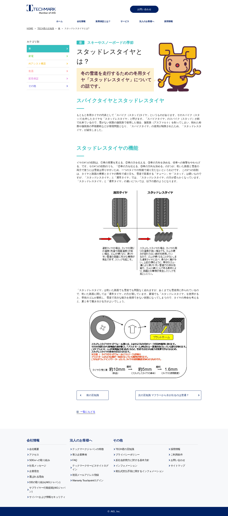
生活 (30, 71)
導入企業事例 (79, 454)
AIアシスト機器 (37, 63)
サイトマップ (178, 465)
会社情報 (81, 21)
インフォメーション (126, 465)
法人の (146, 21)
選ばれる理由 (36, 476)
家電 (30, 56)
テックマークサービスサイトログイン (90, 467)
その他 (32, 86)
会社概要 (34, 449)
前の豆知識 (92, 395)
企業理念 (34, 471)
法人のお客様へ (81, 440)
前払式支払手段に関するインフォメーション (140, 471)
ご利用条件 (177, 454)
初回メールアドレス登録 (85, 474)
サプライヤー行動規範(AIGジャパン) (47, 489)
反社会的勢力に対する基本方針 (132, 460)
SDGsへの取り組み (39, 460)
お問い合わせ (144, 9)
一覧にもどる (87, 411)
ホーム (59, 21)
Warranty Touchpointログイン (87, 480)
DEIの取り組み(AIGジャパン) (44, 482)
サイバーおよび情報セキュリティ (47, 497)
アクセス (34, 454)
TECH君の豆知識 (45, 28)
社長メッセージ (37, 465)
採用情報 (168, 21)
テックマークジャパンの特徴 (88, 449)
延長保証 (103, 21)
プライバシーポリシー (128, 454)
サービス (125, 21)
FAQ (74, 460)
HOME (30, 28)
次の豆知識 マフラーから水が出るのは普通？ (163, 395)
